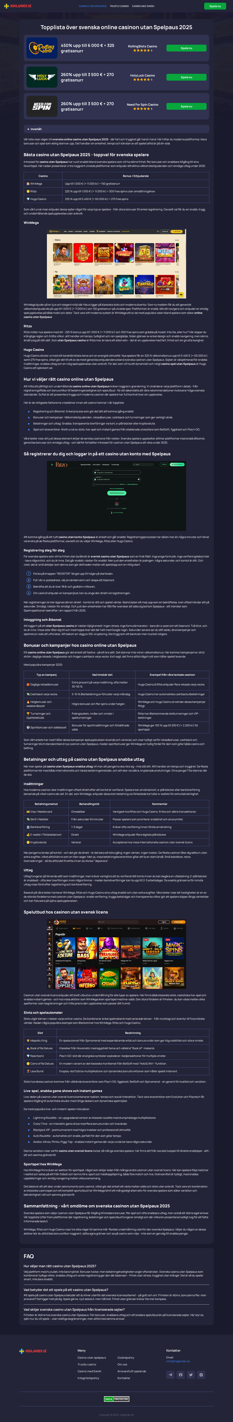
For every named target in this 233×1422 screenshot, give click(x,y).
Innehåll (36, 129)
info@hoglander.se (178, 1361)
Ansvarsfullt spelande (132, 1371)
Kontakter (124, 1378)
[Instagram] (201, 1375)
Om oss (122, 1364)
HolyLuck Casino (142, 75)
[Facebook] (181, 1375)
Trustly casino (119, 6)
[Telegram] (170, 1375)
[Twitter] (191, 1375)
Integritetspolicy (88, 1378)
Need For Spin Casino (142, 104)
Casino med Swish (143, 6)
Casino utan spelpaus (93, 6)
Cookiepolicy (126, 1357)
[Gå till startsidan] (17, 6)
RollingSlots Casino (142, 46)
